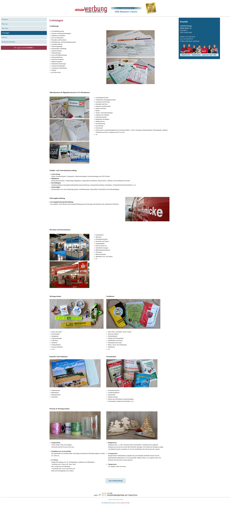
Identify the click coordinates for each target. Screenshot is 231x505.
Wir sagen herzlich (24, 48)
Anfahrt (121, 499)
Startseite (5, 19)
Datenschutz (116, 499)
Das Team (5, 28)
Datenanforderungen (8, 42)
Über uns (5, 24)
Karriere (4, 37)
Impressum (110, 499)
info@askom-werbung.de (192, 41)
